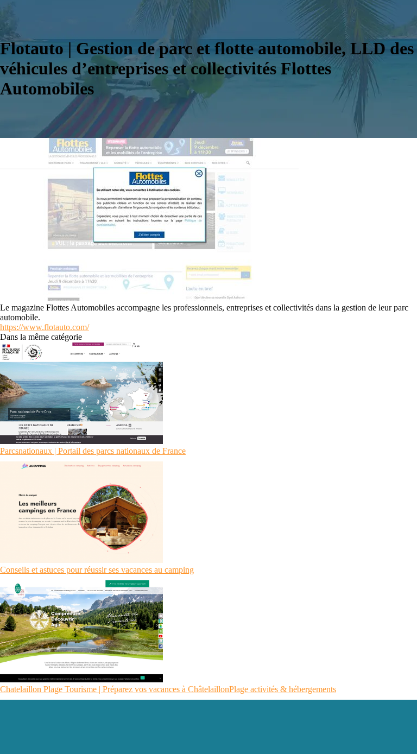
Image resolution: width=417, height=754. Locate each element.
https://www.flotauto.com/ (44, 327)
